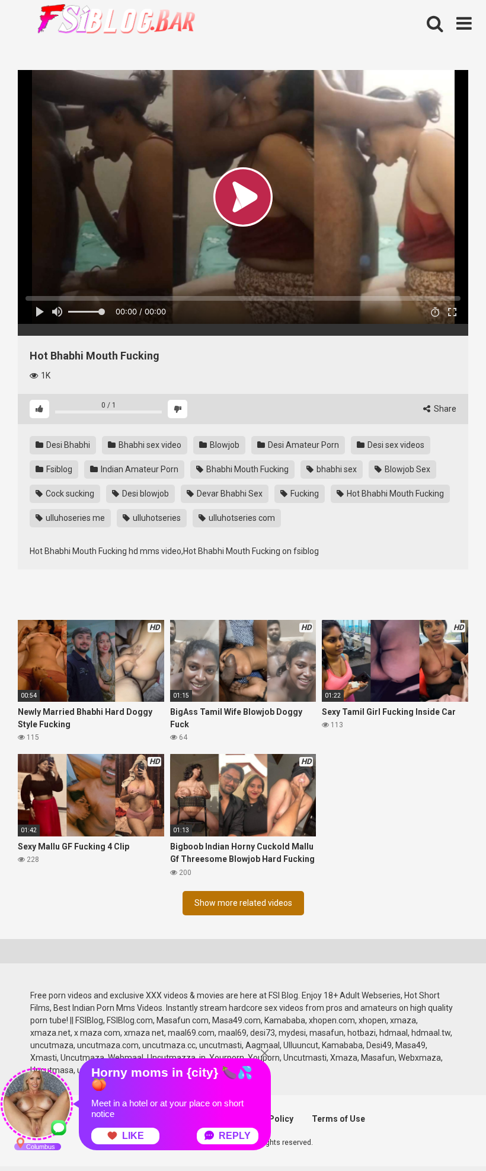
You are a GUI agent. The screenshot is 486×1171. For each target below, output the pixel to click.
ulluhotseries (156, 518)
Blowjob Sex (406, 469)
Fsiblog (58, 469)
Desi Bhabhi (67, 445)
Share (444, 408)
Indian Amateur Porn (138, 469)
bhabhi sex (336, 469)
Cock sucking (69, 493)
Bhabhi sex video (149, 445)
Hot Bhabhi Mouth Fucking (394, 493)
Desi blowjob (144, 493)
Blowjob (223, 445)
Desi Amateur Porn (302, 445)
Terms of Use (338, 1119)
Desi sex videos (395, 445)
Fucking (304, 493)
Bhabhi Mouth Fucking (246, 469)
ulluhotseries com (241, 518)
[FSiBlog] (107, 20)
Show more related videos (243, 903)
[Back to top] (446, 1135)
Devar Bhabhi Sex (229, 493)
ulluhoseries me (74, 518)
